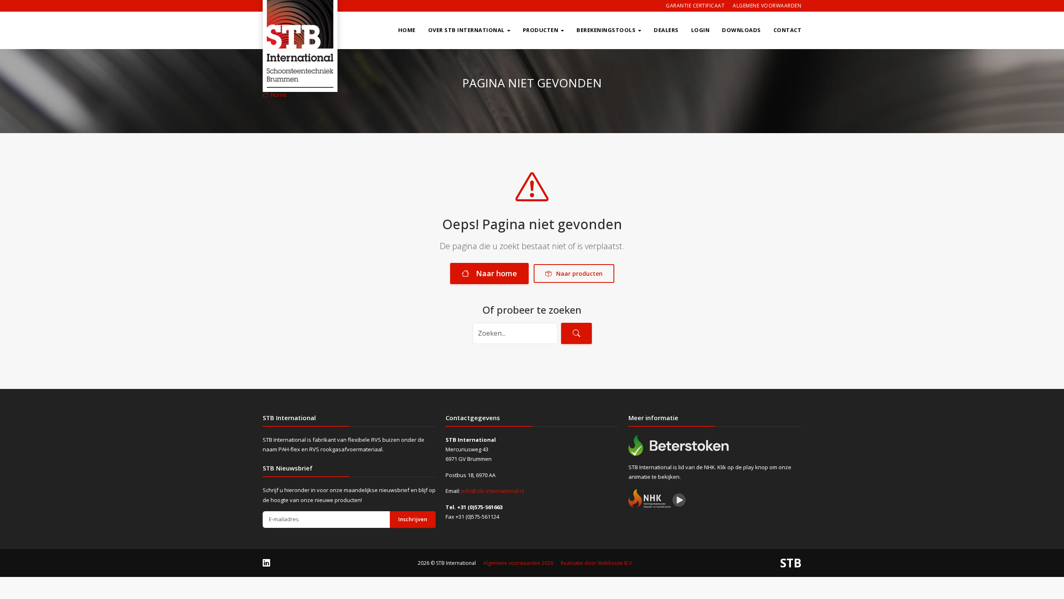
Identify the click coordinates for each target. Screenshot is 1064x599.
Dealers (666, 30)
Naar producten (578, 273)
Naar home (496, 273)
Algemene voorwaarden (767, 5)
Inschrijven (412, 519)
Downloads (741, 30)
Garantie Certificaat (695, 5)
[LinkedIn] (266, 563)
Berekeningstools (605, 30)
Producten (541, 30)
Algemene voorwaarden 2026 (518, 563)
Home (407, 30)
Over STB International (466, 30)
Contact (787, 30)
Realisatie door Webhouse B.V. (597, 563)
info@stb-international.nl (492, 491)
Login (700, 30)
